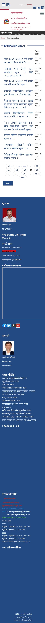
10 (37, 166)
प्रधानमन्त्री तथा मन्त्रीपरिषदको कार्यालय (16, 414)
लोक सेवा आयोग (8, 385)
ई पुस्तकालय (6, 407)
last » (23, 178)
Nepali (29, 5)
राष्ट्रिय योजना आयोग (9, 397)
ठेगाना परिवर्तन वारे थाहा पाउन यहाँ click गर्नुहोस (19, 420)
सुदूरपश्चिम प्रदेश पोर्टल (10, 381)
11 (9, 170)
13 (25, 170)
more (8, 183)
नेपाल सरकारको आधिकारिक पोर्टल (14, 388)
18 (24, 174)
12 (17, 170)
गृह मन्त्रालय (6, 394)
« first (10, 166)
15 (37, 170)
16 (7, 174)
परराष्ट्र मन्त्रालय (18, 394)
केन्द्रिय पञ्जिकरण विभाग (11, 401)
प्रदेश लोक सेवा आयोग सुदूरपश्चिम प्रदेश (16, 410)
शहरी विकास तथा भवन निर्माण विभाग (15, 404)
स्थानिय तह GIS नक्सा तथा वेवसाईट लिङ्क (17, 417)
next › (37, 174)
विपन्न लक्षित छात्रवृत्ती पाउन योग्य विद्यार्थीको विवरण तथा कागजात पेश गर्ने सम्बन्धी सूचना (18, 126)
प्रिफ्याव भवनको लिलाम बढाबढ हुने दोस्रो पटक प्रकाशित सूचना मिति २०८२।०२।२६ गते (18, 104)
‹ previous (22, 166)
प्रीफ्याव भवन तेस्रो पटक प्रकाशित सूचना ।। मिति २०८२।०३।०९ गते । (18, 72)
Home (3, 38)
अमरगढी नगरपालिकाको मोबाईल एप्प (14, 378)
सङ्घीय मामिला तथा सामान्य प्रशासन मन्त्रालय (18, 391)
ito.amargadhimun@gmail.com (18, 512)
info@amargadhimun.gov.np (18, 515)
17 (16, 174)
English (21, 5)
